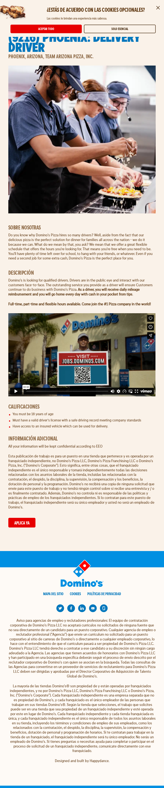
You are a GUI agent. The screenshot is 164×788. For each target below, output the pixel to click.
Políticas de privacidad (104, 594)
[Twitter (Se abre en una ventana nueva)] (60, 608)
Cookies (75, 594)
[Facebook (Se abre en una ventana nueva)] (71, 608)
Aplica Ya (21, 523)
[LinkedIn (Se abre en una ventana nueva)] (82, 608)
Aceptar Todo (46, 29)
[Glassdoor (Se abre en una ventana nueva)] (104, 608)
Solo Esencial (119, 29)
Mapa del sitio (53, 594)
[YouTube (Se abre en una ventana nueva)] (93, 608)
